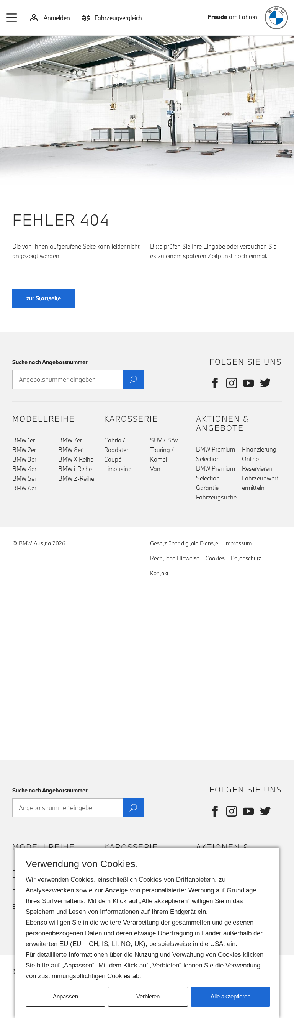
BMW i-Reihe (75, 469)
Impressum (238, 543)
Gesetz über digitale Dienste (184, 543)
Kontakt (159, 573)
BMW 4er (24, 469)
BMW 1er (23, 440)
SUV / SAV (164, 440)
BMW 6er (24, 488)
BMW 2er (24, 449)
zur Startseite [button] (43, 298)
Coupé (112, 459)
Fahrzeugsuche (216, 497)
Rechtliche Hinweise (174, 558)
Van (155, 469)
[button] (12, 17)
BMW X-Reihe (75, 459)
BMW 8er (70, 449)
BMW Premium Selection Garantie (215, 478)
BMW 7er (70, 440)
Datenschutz (246, 558)
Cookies (215, 558)
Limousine (117, 469)
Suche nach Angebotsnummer (50, 362)
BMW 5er (24, 478)
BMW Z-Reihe (76, 478)
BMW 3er (24, 459)
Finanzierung (259, 449)
